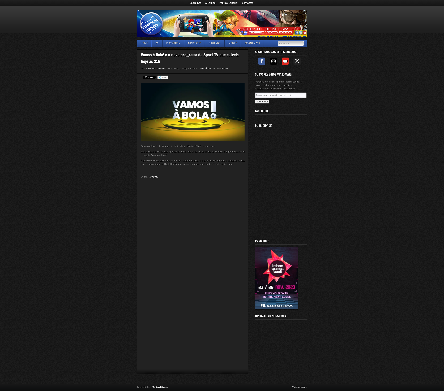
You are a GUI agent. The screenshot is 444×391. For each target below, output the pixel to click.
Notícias (206, 68)
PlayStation (173, 43)
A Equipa (210, 3)
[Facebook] (261, 61)
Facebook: (262, 111)
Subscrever (262, 101)
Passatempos (252, 43)
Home (144, 43)
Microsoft (194, 43)
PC (157, 43)
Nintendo (214, 43)
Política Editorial (228, 3)
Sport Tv (154, 177)
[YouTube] (285, 61)
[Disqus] (192, 227)
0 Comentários (220, 68)
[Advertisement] (281, 183)
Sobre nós (195, 3)
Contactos (247, 3)
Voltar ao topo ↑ (299, 387)
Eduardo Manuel (157, 68)
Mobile (232, 43)
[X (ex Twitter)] (297, 61)
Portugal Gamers (160, 387)
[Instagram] (273, 61)
